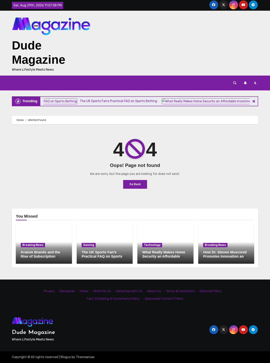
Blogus (65, 357)
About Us (154, 291)
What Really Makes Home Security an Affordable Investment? (163, 256)
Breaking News (32, 245)
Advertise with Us (129, 291)
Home (84, 291)
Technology (152, 245)
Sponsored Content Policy (164, 298)
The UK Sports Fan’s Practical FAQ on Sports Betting (102, 256)
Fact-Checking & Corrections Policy (113, 298)
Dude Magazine (33, 332)
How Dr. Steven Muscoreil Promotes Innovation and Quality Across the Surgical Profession (225, 258)
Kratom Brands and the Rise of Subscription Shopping (40, 256)
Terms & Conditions (180, 291)
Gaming (88, 245)
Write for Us (102, 291)
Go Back (135, 184)
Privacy (49, 291)
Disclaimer (67, 291)
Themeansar (85, 357)
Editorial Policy (211, 291)
